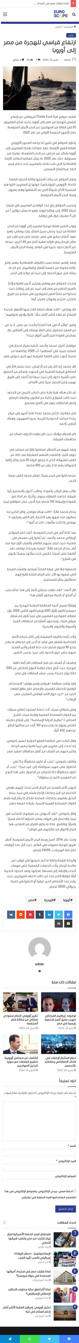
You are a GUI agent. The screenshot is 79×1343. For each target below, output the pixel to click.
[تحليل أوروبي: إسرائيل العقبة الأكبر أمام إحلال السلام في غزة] (65, 1313)
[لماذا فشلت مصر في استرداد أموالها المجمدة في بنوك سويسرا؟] (65, 1277)
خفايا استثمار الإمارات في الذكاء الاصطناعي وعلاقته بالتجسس (60, 1061)
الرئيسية (69, 26)
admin (67, 60)
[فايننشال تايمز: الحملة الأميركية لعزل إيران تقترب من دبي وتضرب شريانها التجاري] (65, 1239)
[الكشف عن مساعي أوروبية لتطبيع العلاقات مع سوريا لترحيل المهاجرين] (20, 1044)
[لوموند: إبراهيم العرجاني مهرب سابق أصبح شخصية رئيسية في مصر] (58, 1002)
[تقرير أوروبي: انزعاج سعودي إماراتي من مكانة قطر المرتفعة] (20, 1002)
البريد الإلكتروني (66, 1161)
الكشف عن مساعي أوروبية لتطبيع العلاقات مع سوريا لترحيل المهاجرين (21, 1061)
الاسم (72, 1146)
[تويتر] (59, 915)
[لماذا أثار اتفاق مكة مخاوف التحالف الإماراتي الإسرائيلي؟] (65, 1295)
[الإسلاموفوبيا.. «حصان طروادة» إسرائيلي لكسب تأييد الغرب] (65, 1259)
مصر (31, 900)
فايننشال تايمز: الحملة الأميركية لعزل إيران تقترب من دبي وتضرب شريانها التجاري (29, 1238)
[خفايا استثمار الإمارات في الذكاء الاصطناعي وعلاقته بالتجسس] (58, 1044)
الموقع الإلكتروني (65, 1176)
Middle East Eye (47, 116)
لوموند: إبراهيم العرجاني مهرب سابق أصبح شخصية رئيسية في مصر (60, 1019)
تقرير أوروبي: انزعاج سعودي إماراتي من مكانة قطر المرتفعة (20, 1019)
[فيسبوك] (68, 915)
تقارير (58, 26)
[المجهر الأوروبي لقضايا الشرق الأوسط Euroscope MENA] (61, 14)
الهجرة (48, 900)
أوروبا (66, 900)
